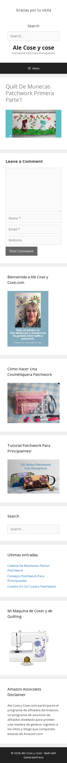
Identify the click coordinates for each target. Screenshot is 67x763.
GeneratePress (34, 757)
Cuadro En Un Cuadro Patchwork (31, 586)
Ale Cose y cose (33, 47)
